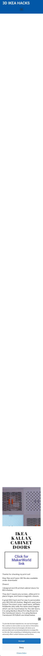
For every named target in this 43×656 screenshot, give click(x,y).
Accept (21, 641)
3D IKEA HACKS (16, 3)
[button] (39, 619)
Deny (21, 647)
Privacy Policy (21, 653)
